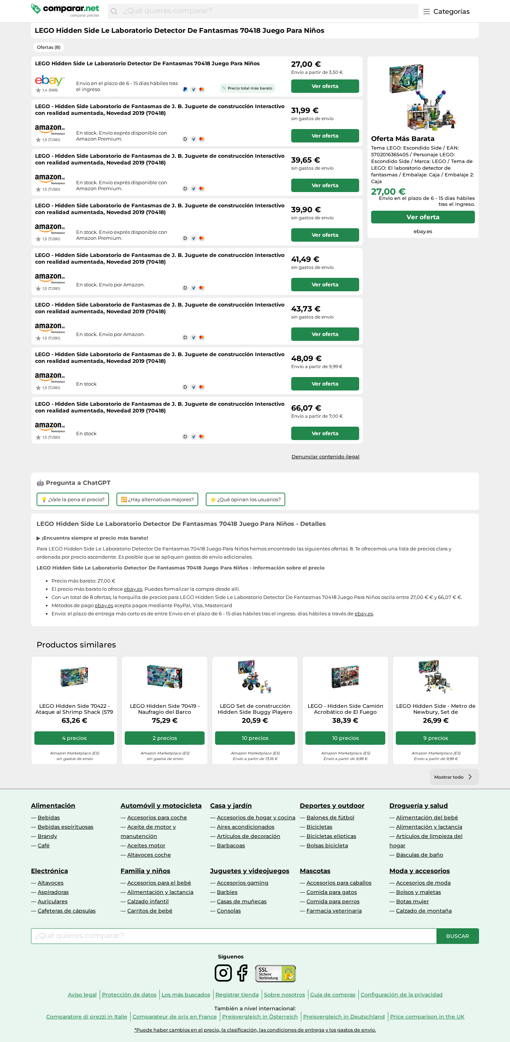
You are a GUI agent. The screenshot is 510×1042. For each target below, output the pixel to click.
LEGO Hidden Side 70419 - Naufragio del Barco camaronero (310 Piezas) (165, 709)
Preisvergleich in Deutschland (344, 1016)
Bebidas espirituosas (65, 826)
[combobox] (269, 11)
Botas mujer (412, 901)
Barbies (227, 892)
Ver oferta (423, 217)
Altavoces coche (149, 854)
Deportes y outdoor (332, 805)
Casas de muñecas (242, 901)
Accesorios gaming (242, 882)
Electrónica (49, 871)
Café (44, 845)
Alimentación (53, 805)
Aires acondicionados (245, 826)
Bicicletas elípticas (331, 836)
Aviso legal (82, 994)
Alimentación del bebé (427, 817)
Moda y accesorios (419, 871)
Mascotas (315, 871)
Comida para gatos (332, 892)
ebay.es (133, 589)
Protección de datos (129, 994)
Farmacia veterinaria (334, 910)
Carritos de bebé (149, 910)
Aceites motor (146, 845)
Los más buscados (186, 994)
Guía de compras (332, 994)
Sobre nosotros (284, 994)
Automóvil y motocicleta (161, 805)
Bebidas (49, 817)
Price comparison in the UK (427, 1016)
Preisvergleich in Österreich (260, 1016)
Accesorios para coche (157, 817)
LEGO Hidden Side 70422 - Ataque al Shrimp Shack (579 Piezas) (74, 709)
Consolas (229, 910)
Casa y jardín (231, 805)
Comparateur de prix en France (175, 1016)
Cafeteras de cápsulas (67, 910)
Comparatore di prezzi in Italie (86, 1016)
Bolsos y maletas (418, 892)
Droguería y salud (418, 805)
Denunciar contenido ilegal (326, 456)
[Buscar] (114, 11)
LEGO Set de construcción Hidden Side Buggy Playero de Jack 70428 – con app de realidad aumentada (255, 709)
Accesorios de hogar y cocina (256, 817)
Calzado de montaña (424, 910)
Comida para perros (333, 901)
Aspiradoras (53, 892)
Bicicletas (319, 826)
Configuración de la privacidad (402, 994)
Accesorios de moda (423, 882)
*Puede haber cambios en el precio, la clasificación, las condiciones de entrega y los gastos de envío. (255, 1030)
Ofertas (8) (48, 47)
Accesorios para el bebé (159, 882)
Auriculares (53, 901)
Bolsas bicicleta (327, 845)
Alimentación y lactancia (429, 826)
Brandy (47, 836)
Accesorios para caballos (339, 882)
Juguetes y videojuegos (249, 871)
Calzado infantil (148, 901)
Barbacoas (231, 845)
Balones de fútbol (330, 817)
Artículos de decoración (248, 836)
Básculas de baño (419, 854)
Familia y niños (145, 871)
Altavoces (50, 882)
